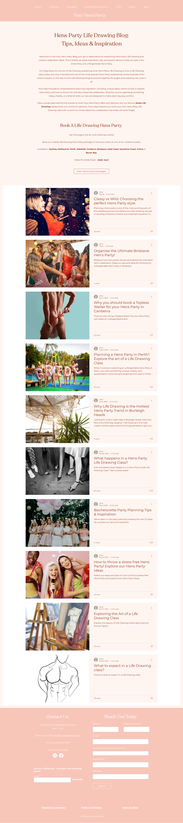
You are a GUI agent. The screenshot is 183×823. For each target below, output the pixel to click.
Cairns (140, 149)
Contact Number (132, 724)
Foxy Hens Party (90, 15)
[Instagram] (55, 755)
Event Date (98, 759)
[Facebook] (61, 755)
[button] (54, 7)
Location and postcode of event (108, 748)
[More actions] (152, 193)
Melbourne (63, 149)
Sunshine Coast (128, 149)
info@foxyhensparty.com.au (67, 735)
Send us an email (44, 735)
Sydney (53, 149)
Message (97, 771)
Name (96, 724)
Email (36, 776)
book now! (103, 160)
